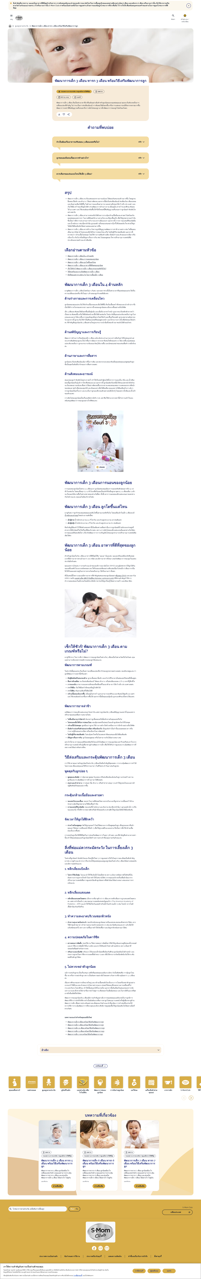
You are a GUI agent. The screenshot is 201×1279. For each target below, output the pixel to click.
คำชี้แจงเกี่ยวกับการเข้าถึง (138, 1256)
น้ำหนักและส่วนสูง (71, 515)
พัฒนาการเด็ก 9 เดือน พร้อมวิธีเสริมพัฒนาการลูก (86, 1025)
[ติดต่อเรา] (107, 1248)
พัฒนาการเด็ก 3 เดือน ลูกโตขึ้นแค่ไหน (82, 262)
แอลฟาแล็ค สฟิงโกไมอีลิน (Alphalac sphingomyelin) (94, 578)
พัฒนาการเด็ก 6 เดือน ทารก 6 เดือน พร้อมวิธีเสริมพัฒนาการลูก (98, 1163)
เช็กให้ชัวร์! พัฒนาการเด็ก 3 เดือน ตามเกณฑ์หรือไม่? (87, 269)
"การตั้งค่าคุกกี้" (78, 1275)
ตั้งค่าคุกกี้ (158, 1256)
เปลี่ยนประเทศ (176, 1212)
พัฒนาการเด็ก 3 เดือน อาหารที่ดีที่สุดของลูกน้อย (85, 265)
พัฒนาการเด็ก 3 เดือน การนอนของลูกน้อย (83, 259)
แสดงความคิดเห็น (115, 1256)
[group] (14, 1083)
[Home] (19, 18)
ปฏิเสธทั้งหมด (154, 1271)
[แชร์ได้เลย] (68, 114)
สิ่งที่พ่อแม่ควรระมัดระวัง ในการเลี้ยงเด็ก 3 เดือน (85, 275)
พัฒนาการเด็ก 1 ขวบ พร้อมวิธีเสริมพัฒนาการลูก (85, 1034)
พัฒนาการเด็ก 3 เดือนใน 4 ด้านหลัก (81, 256)
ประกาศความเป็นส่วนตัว (48, 1256)
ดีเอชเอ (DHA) (121, 576)
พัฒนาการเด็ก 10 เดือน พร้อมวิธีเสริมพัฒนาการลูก (86, 1028)
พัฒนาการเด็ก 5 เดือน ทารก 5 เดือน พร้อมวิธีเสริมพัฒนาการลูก (57, 1163)
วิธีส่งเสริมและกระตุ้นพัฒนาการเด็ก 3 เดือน (83, 272)
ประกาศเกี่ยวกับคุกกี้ (94, 1256)
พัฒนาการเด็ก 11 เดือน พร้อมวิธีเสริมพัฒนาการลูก (86, 1031)
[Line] (100, 1248)
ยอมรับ (169, 1271)
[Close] (188, 5)
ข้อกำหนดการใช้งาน (72, 1256)
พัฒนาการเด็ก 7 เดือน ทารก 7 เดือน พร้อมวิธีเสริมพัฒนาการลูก (139, 1163)
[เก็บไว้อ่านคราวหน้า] (64, 114)
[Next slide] (191, 1098)
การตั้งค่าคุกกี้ (139, 1271)
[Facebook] (94, 1248)
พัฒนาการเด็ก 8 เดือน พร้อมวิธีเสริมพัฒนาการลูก (86, 1022)
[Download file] (59, 114)
